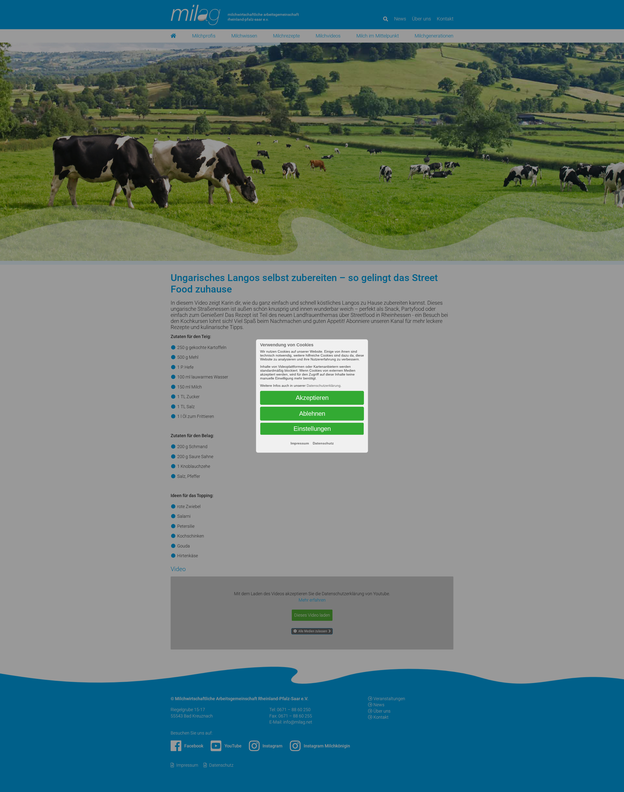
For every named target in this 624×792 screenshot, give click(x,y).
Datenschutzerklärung (324, 385)
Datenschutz (323, 443)
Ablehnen (312, 413)
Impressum (300, 443)
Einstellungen (312, 428)
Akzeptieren (312, 397)
